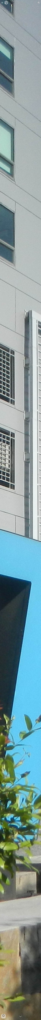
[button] (2, 2)
